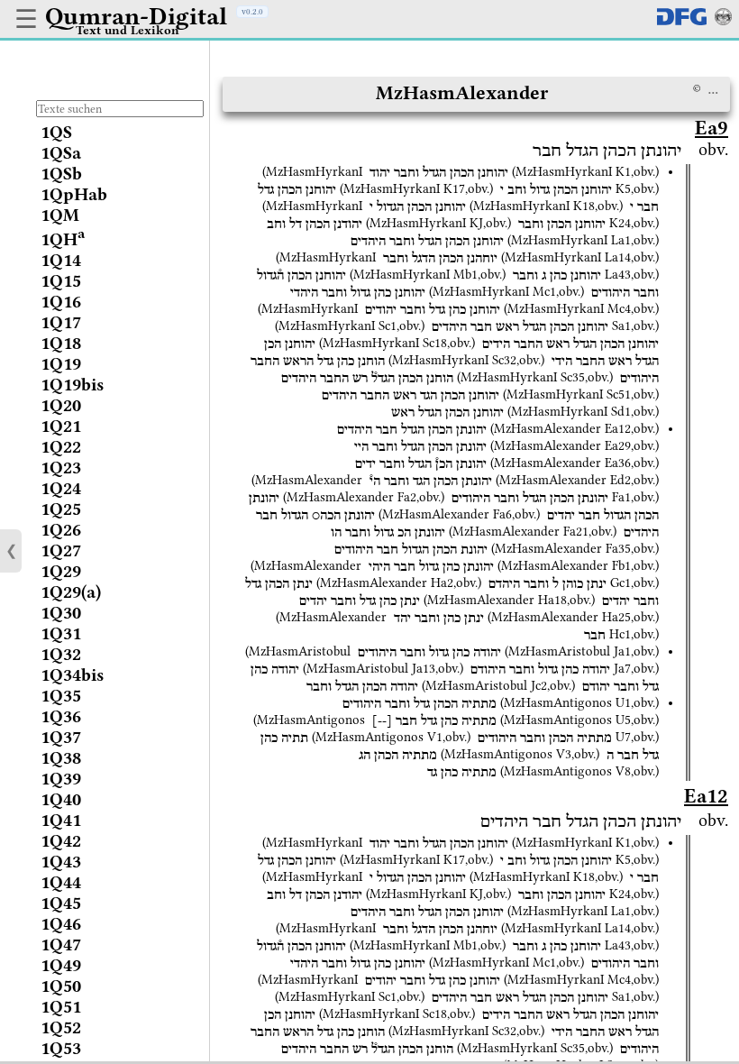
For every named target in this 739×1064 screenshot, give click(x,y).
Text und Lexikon (127, 30)
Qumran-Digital (136, 16)
